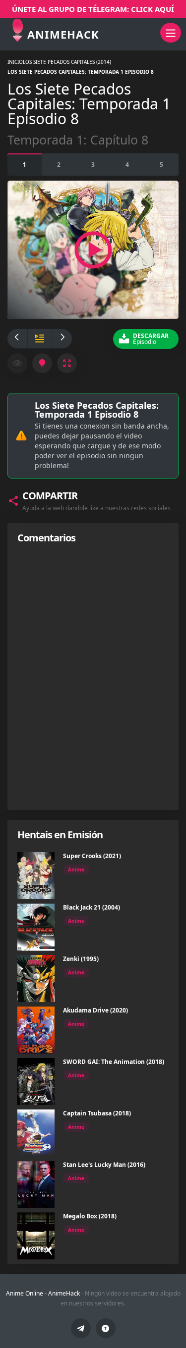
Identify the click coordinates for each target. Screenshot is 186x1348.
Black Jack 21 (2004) (91, 907)
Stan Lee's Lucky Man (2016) (104, 1164)
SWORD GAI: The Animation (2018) (113, 1062)
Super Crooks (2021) (92, 856)
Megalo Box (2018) (90, 1216)
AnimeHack (64, 1293)
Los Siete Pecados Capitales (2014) (67, 61)
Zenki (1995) (81, 959)
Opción (24, 164)
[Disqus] (93, 676)
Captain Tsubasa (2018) (97, 1113)
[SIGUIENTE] (62, 338)
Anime (76, 869)
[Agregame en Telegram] (81, 1328)
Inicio (15, 61)
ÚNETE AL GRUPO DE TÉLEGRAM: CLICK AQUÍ (93, 9)
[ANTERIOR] (17, 338)
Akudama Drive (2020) (95, 1010)
